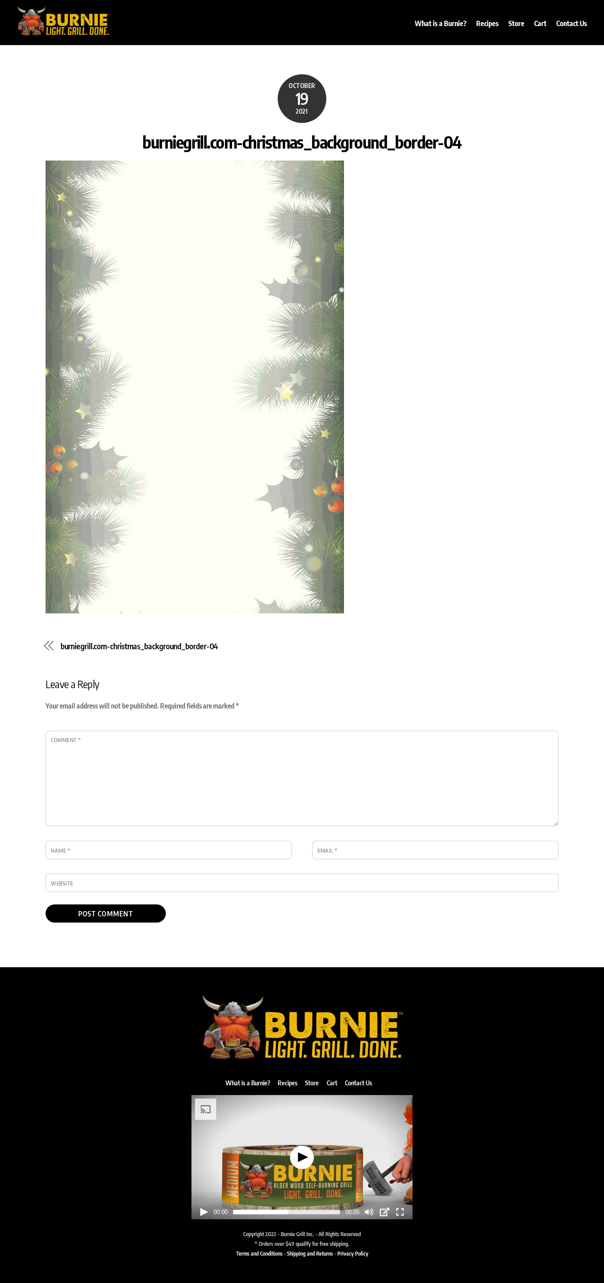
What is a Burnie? (440, 23)
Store (516, 23)
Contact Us (571, 23)
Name (60, 850)
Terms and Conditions (259, 1253)
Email (327, 850)
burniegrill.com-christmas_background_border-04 (301, 141)
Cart (540, 23)
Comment (66, 739)
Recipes (487, 23)
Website (62, 883)
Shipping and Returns (310, 1253)
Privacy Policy (352, 1253)
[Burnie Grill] (63, 32)
